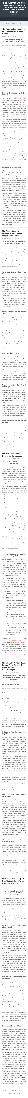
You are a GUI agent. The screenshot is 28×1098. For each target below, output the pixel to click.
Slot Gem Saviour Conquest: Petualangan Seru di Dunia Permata (14, 31)
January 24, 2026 (6, 238)
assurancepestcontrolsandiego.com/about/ (12, 640)
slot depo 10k (6, 737)
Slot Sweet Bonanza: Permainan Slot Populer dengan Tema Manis (12, 233)
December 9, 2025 (6, 458)
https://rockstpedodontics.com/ (13, 467)
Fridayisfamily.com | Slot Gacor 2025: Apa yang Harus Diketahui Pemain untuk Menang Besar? (14, 7)
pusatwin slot (22, 277)
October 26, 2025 (6, 672)
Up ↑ (14, 1095)
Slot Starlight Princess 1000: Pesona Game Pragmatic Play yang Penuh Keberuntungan (14, 666)
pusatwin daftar (22, 98)
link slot (10, 690)
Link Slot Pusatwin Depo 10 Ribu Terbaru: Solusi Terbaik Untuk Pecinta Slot (13, 881)
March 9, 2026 (5, 36)
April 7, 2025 (5, 886)
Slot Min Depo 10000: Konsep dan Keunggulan (12, 454)
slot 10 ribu (5, 45)
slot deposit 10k (13, 249)
